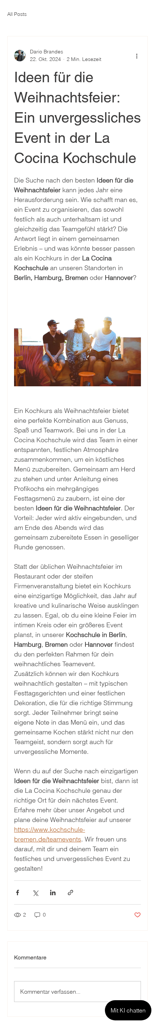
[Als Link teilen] (70, 892)
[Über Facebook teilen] (17, 892)
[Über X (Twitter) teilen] (35, 892)
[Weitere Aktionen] (136, 55)
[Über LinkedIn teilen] (52, 892)
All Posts (17, 14)
